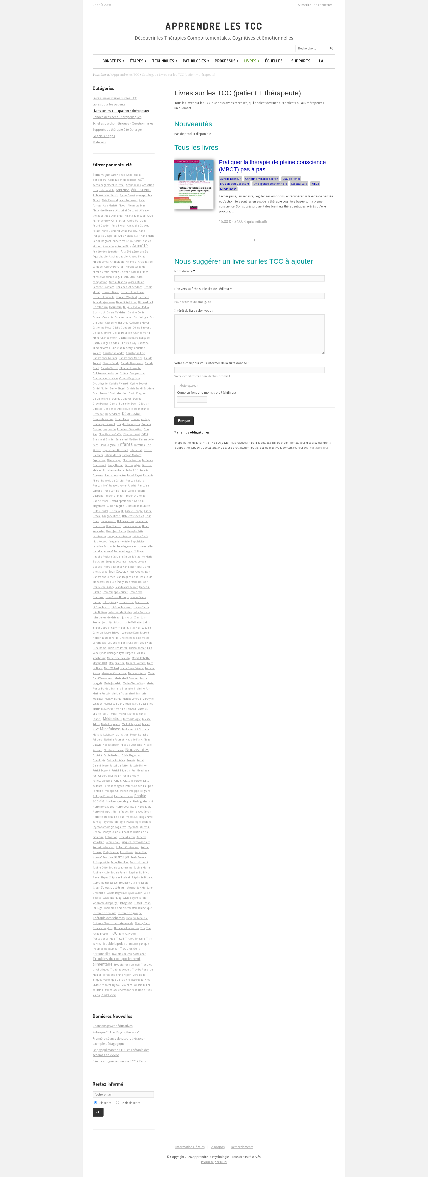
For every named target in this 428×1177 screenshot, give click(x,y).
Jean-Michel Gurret (126, 587)
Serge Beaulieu (120, 862)
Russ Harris (126, 852)
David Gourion (118, 393)
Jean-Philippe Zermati (115, 591)
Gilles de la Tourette (138, 505)
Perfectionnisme (102, 780)
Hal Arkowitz (108, 521)
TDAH (138, 903)
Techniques (163, 60)
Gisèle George (134, 511)
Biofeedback (145, 302)
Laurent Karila (110, 637)
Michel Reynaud (131, 724)
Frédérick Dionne (135, 495)
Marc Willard (111, 668)
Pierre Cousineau (126, 806)
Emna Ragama (108, 444)
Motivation (122, 734)
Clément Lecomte (130, 368)
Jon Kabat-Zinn (130, 617)
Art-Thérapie (117, 261)
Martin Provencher (103, 708)
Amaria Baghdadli (135, 215)
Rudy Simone (111, 852)
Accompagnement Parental (108, 184)
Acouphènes (133, 184)
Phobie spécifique (118, 801)
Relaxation (111, 837)
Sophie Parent (119, 872)
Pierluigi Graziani (143, 801)
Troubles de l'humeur (105, 948)
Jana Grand (143, 566)
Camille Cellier (136, 312)
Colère (124, 373)
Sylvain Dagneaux (117, 892)
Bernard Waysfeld (126, 297)
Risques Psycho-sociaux (136, 842)
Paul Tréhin (114, 775)
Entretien (139, 444)
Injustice (98, 546)
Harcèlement (113, 526)
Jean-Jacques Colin (127, 576)
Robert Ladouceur (103, 847)
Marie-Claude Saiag (134, 683)
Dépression (131, 413)
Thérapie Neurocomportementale (113, 923)
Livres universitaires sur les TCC (115, 98)
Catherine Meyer (139, 322)
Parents (131, 760)
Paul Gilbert (100, 775)
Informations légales (190, 1147)
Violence (127, 984)
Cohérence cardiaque (105, 373)
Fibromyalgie (132, 465)
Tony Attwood (127, 933)
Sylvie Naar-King (112, 897)
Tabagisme (126, 902)
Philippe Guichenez (116, 790)
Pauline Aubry (131, 775)
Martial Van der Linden (117, 703)
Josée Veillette (132, 622)
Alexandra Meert (137, 205)
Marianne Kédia (137, 673)
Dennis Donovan (122, 398)
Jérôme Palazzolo (122, 607)
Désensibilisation (103, 419)
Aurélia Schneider (136, 266)
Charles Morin (108, 337)
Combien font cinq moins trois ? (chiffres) (206, 392)
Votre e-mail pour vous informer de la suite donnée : (211, 363)
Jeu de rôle (142, 602)
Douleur (146, 424)
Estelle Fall (136, 450)
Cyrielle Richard (119, 383)
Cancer (97, 317)
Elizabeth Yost (131, 434)
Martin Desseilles (142, 703)
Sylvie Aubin (135, 892)
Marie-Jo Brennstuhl (123, 688)
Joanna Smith (141, 607)
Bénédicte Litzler (126, 302)
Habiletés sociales (133, 515)
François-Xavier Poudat (122, 485)
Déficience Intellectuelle (118, 408)
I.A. (321, 60)
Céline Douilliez (122, 332)
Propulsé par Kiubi (214, 1162)
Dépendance (112, 413)
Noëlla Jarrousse (114, 750)
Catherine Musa (102, 327)
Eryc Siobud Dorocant (234, 183)
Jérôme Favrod (101, 607)
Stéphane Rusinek (119, 877)
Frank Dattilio (111, 490)
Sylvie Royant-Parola (134, 897)
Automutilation (118, 282)
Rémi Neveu (113, 842)
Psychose (133, 826)
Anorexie (108, 246)
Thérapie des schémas (109, 918)
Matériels (99, 142)
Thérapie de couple (104, 913)
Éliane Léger (114, 460)
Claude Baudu (111, 363)
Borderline (100, 307)
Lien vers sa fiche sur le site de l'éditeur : (203, 289)
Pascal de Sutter (119, 765)
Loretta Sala (299, 183)
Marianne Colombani (114, 673)
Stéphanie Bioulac (142, 877)
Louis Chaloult (129, 642)
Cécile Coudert (122, 327)
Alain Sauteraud (128, 200)
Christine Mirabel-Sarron (261, 178)
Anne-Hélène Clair (128, 235)
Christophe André (113, 353)
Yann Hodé (138, 989)
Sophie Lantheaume (120, 867)
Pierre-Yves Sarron (140, 811)
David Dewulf (100, 393)
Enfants (125, 444)
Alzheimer (117, 215)
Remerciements (242, 1147)
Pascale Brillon (138, 765)
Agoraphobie (144, 195)
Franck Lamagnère (115, 475)
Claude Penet (291, 178)
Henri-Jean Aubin (116, 531)
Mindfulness (228, 189)
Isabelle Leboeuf (103, 551)
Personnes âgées (114, 785)
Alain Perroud (110, 200)
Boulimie (115, 307)
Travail (120, 938)
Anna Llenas (119, 225)
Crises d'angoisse (129, 378)
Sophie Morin (142, 867)
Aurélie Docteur (230, 178)
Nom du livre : (185, 271)
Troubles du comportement (129, 953)
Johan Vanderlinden (120, 612)
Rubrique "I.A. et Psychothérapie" (116, 1032)
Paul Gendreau (140, 770)
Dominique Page (140, 419)
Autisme (129, 277)
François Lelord (135, 480)
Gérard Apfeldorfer (121, 500)
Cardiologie (141, 317)
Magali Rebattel (141, 658)
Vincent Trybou (111, 984)
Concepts (112, 60)
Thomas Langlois (102, 928)
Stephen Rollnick (139, 872)
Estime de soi (113, 455)
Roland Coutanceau (127, 847)
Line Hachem (127, 637)
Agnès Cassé (127, 195)
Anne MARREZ (129, 230)
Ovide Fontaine (116, 760)
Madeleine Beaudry (118, 658)
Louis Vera (146, 642)
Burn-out (99, 312)
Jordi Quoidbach (112, 622)
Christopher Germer (105, 358)
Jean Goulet (137, 571)
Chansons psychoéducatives (113, 1026)
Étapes (136, 60)
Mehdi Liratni (127, 713)
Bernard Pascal (110, 292)
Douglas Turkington (128, 424)
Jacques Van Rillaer (124, 566)
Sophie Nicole (101, 872)
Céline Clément (102, 332)
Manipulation (117, 663)
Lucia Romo (100, 647)
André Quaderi (101, 225)
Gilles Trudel (100, 511)
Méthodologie (132, 718)
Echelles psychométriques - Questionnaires (123, 123)
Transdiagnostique (104, 938)
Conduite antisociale (105, 378)
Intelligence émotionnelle (270, 183)
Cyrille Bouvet (138, 383)
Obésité (97, 755)
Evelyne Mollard (131, 455)
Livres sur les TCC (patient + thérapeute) (237, 93)
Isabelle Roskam (102, 556)
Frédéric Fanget (114, 495)
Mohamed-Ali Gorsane (135, 729)
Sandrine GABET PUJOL (116, 857)
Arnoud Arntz (100, 261)
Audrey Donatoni (114, 266)
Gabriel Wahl (100, 500)
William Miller (142, 984)
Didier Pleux (122, 419)
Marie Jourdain (112, 683)
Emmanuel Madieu (127, 439)
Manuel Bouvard (136, 663)
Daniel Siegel (117, 388)
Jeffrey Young (110, 602)
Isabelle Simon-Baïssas (126, 556)
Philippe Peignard (139, 790)
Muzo (133, 734)
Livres (250, 60)
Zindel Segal (108, 995)
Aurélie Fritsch (139, 271)
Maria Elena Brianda (132, 668)
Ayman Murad (136, 282)
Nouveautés (137, 749)
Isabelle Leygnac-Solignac (129, 551)
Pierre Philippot (102, 811)
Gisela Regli (116, 511)
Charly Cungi (100, 342)
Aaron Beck (118, 174)
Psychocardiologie (114, 821)
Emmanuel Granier (103, 439)
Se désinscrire (130, 1103)
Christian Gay (128, 342)
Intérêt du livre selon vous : (193, 310)
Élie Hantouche (132, 460)
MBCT (315, 183)
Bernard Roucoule (103, 297)
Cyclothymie (100, 383)
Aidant (96, 200)
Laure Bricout (112, 632)
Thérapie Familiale (137, 918)
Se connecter (323, 5)
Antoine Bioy (123, 246)
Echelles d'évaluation (129, 429)
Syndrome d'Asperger (105, 902)
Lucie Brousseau (118, 647)
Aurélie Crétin (101, 271)
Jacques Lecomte (116, 561)
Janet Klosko (100, 571)
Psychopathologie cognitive (109, 826)
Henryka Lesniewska (119, 536)
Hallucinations (125, 521)
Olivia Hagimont (131, 755)
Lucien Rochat (137, 647)
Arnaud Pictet (137, 256)
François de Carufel (112, 480)
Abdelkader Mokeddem (122, 179)
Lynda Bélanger (108, 652)
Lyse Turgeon (127, 652)
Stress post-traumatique (118, 887)
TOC (113, 933)
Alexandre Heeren (103, 210)
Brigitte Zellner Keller (136, 307)
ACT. (141, 179)
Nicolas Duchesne (131, 744)
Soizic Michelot (139, 862)
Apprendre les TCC (214, 26)
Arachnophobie (118, 256)
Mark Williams (113, 698)
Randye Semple (112, 831)
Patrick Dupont (101, 770)
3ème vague (101, 175)
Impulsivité (137, 541)
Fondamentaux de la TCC (120, 470)
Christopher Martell (130, 358)
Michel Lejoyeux (110, 724)
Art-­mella (131, 261)
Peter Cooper (133, 785)
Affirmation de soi (105, 195)
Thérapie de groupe (130, 913)
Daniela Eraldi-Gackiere (140, 388)
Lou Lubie (114, 642)
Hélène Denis (140, 536)
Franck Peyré (134, 475)
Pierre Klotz (144, 806)
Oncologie (99, 760)
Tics (142, 928)
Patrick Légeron (121, 770)
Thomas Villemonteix (126, 928)
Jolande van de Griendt (107, 617)
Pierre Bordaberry (103, 806)
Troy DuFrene (140, 969)
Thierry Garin (142, 923)
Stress (96, 887)
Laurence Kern (130, 632)
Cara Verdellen (123, 317)
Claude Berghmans (132, 363)
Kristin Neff (133, 627)
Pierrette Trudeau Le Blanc (108, 816)
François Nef (100, 485)
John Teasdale (142, 612)
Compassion (137, 373)
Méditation (112, 718)
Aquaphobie (100, 256)
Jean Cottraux (118, 571)
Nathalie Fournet (114, 739)
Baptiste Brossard (103, 286)
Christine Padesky (122, 347)
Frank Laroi (127, 490)
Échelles (274, 60)
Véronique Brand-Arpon (117, 974)
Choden (114, 342)
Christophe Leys (135, 353)
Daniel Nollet (100, 388)
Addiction (123, 190)
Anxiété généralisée (134, 251)
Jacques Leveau (137, 561)
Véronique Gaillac (114, 979)
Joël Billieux (100, 612)
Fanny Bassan (115, 465)
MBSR (114, 713)
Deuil (134, 403)
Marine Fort (143, 688)
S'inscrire (304, 5)
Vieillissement (134, 979)
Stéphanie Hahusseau (105, 882)
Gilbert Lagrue (115, 505)
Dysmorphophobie (104, 429)
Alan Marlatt (110, 205)
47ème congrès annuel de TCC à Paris (119, 1061)
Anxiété (140, 245)
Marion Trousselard (123, 693)
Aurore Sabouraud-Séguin (108, 276)
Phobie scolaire (123, 796)
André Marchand (137, 220)
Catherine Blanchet (116, 322)
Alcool (122, 205)
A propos (218, 1147)
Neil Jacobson (111, 744)
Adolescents (141, 190)
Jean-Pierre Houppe (117, 597)
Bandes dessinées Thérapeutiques (117, 117)
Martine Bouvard (126, 708)
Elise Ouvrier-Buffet (110, 434)
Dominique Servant (104, 424)
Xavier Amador (122, 989)
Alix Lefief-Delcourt (126, 210)
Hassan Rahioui (132, 526)
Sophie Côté (100, 867)
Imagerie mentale (119, 541)
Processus (225, 60)
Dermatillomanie (120, 403)
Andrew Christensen (113, 220)
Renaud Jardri (127, 837)
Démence (98, 413)
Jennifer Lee (127, 602)
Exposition (99, 460)
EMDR (144, 434)
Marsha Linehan (132, 698)
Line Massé (142, 637)
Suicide (141, 887)
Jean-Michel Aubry (103, 587)
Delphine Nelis (101, 398)
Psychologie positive (138, 821)
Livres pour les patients (109, 104)
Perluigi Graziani (123, 780)
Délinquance (141, 408)
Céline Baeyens (142, 327)
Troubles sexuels (120, 969)
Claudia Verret (109, 368)
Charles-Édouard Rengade (134, 337)
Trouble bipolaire (115, 944)
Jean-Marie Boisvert (136, 581)
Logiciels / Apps (104, 136)
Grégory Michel (111, 515)
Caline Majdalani (116, 312)
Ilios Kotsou (100, 541)
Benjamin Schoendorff (129, 286)
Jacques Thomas (102, 566)
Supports (300, 60)
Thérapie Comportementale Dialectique (128, 907)
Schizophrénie (101, 862)
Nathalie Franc (134, 739)
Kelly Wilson (118, 627)
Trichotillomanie (135, 938)
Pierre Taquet (121, 811)
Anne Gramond (111, 230)
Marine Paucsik (101, 693)
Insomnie (109, 546)
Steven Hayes (100, 877)
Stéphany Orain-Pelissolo (134, 882)
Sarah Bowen (138, 857)
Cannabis (107, 317)
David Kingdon (137, 393)
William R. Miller (102, 989)
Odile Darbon (112, 755)
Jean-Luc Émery (115, 581)
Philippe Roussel (103, 796)
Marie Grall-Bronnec (127, 678)
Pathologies (194, 60)
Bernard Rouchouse (132, 292)
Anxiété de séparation (106, 251)
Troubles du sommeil (127, 964)
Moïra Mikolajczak (103, 734)
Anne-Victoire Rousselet (127, 240)
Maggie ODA (100, 663)
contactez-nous (319, 447)
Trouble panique (139, 943)
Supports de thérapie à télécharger (117, 129)
